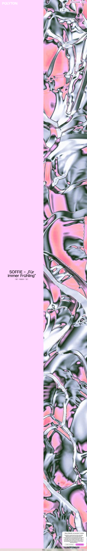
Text (26, 279)
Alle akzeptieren (79, 544)
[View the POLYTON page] (10, 3)
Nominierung (22, 279)
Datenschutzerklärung (73, 542)
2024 (16, 279)
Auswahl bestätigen (69, 544)
